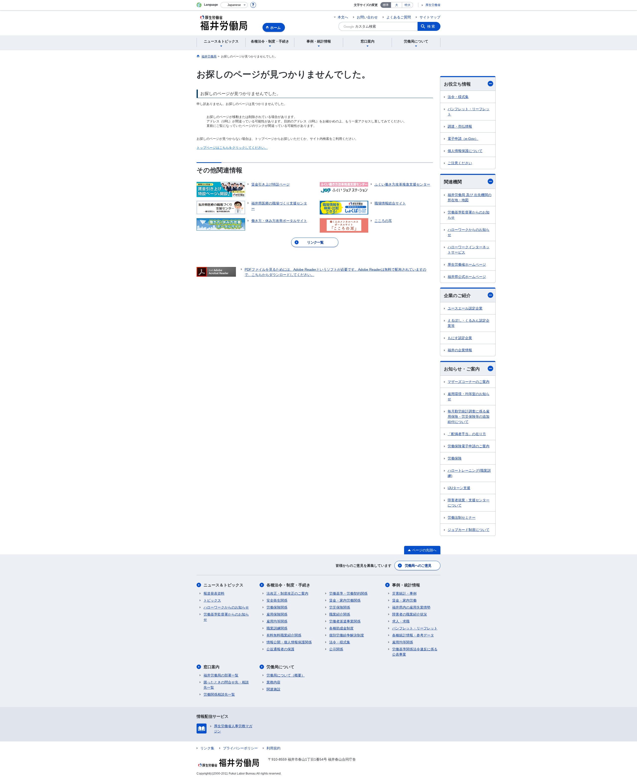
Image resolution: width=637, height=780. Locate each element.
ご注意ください (460, 163)
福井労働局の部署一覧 (221, 675)
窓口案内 (211, 667)
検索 (431, 26)
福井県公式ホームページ (467, 277)
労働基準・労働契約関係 (348, 593)
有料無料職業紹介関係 (283, 635)
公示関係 (336, 649)
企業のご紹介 (457, 295)
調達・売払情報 (460, 126)
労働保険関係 (276, 607)
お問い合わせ (367, 17)
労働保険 (455, 458)
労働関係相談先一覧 (219, 694)
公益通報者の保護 (280, 649)
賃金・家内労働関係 (345, 600)
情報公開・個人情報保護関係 (289, 642)
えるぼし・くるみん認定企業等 (468, 323)
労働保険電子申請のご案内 (468, 446)
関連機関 (453, 181)
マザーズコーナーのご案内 (468, 382)
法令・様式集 (458, 97)
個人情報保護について (465, 151)
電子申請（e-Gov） (463, 139)
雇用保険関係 (276, 614)
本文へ (343, 17)
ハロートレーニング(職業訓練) (469, 473)
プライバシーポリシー (240, 748)
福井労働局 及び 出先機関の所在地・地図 (469, 197)
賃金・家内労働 (404, 600)
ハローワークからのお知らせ (468, 232)
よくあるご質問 (398, 17)
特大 (408, 5)
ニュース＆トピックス (223, 585)
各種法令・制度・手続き (288, 585)
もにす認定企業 (460, 338)
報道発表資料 (214, 593)
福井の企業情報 (460, 350)
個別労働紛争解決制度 (346, 635)
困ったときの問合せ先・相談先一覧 (226, 684)
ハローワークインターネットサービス (468, 249)
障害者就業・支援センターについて (468, 502)
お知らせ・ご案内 (462, 368)
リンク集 (207, 748)
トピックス (212, 600)
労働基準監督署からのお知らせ (468, 214)
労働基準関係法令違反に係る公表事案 (414, 651)
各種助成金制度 (341, 628)
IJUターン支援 (459, 488)
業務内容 (273, 682)
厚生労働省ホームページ (467, 264)
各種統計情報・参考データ (413, 635)
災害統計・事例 (404, 593)
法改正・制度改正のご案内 (287, 593)
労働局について (280, 667)
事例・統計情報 (406, 585)
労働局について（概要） (285, 675)
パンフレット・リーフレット (468, 111)
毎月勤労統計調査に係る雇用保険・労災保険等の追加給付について (468, 416)
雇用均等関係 (276, 621)
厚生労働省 (432, 5)
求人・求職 (401, 621)
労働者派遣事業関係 (345, 621)
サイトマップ (430, 17)
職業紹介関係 (339, 614)
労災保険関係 (339, 607)
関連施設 (273, 689)
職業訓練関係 (276, 628)
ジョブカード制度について (468, 530)
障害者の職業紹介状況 (409, 614)
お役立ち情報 (457, 84)
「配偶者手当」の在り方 (467, 434)
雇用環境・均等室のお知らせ (468, 396)
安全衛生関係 (276, 600)
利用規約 (273, 748)
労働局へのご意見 (418, 566)
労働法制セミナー (462, 518)
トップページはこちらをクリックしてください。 (232, 148)
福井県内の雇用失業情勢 (411, 607)
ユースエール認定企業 (465, 308)
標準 (386, 5)
